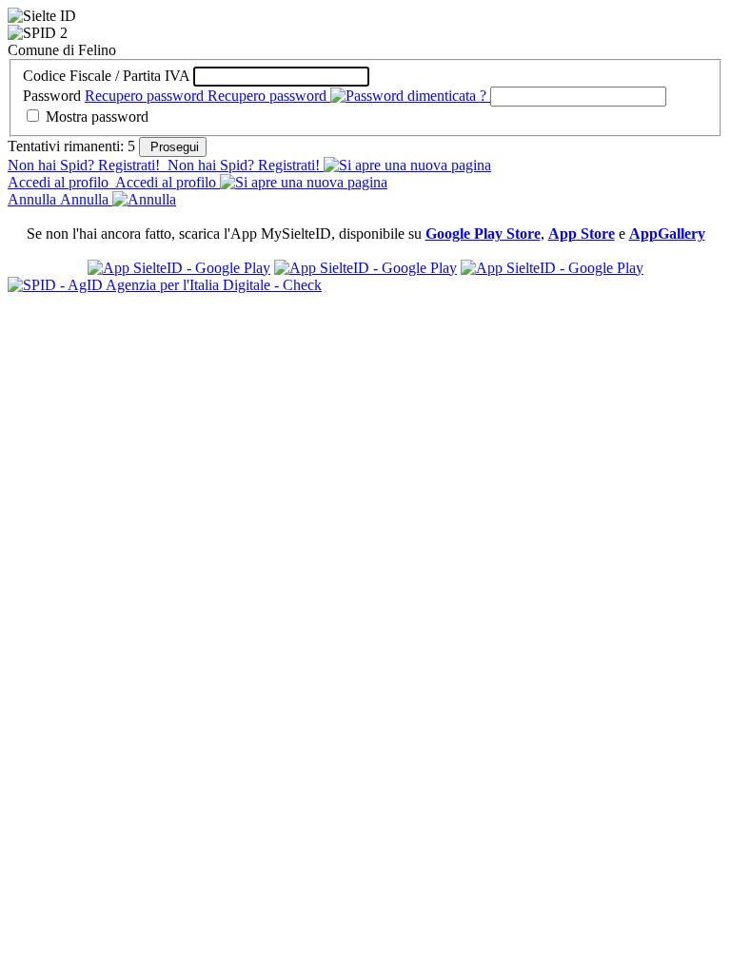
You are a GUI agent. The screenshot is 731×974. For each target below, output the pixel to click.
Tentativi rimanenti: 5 (73, 146)
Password (52, 96)
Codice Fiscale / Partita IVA (106, 76)
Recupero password (205, 96)
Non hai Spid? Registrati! (164, 165)
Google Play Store (483, 233)
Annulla (58, 199)
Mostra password (97, 116)
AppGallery (667, 233)
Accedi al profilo (112, 182)
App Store (581, 233)
